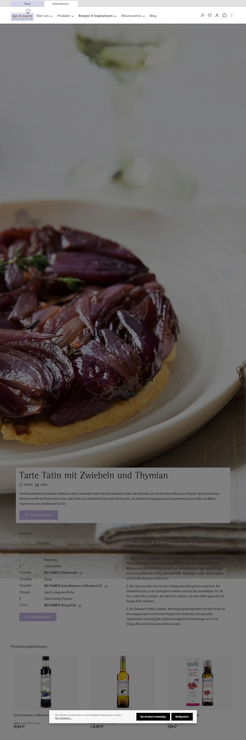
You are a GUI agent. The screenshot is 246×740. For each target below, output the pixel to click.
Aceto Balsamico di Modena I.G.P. (34, 715)
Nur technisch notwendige (153, 716)
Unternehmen (60, 4)
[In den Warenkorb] (80, 572)
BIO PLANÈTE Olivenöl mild (61, 573)
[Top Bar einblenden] (231, 15)
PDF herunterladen (40, 515)
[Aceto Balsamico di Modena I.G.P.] (46, 683)
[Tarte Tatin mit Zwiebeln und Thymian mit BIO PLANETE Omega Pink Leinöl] (123, 301)
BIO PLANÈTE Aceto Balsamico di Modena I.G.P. (73, 586)
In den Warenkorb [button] (39, 617)
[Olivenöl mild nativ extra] (123, 683)
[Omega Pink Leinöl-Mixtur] (200, 683)
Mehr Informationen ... (63, 718)
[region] (123, 692)
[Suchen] (202, 15)
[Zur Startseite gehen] (22, 15)
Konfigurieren (182, 716)
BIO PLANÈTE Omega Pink (60, 605)
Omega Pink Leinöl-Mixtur (183, 715)
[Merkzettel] (209, 15)
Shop (27, 4)
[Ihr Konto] (217, 15)
